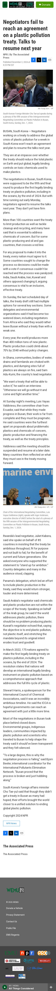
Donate (46, 4)
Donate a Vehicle (14, 908)
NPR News (11, 823)
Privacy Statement (15, 915)
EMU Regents (12, 935)
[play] (5, 987)
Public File (11, 928)
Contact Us (11, 921)
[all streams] (52, 987)
